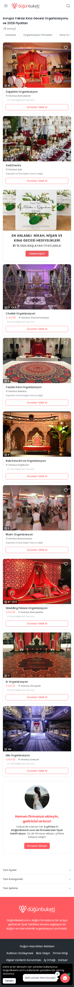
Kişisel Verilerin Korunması (23, 960)
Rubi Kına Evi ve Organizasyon (26, 461)
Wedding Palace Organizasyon (26, 608)
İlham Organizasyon (19, 534)
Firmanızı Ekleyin (37, 846)
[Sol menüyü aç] (6, 6)
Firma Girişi (60, 953)
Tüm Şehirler (10, 888)
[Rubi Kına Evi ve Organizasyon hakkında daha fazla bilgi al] (37, 434)
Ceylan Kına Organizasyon (23, 387)
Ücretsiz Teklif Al (37, 107)
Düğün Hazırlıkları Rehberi (37, 946)
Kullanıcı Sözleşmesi (20, 953)
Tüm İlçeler (10, 870)
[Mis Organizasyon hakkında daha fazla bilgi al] (37, 728)
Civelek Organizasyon (20, 313)
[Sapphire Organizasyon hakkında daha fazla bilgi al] (37, 65)
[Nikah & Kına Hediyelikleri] (37, 225)
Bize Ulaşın (43, 953)
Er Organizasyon (17, 681)
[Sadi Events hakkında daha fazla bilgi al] (37, 138)
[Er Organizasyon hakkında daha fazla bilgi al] (37, 655)
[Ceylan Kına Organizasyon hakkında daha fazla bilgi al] (37, 360)
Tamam (9, 980)
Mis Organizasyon (18, 755)
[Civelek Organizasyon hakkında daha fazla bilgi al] (37, 286)
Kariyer (63, 960)
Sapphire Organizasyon (22, 91)
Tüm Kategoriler (13, 879)
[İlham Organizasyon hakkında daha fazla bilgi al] (37, 507)
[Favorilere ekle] (66, 48)
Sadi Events (13, 165)
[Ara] (68, 6)
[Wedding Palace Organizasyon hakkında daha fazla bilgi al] (37, 581)
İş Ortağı (49, 960)
